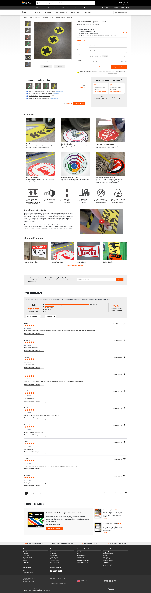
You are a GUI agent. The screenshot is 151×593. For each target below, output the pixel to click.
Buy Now (96, 67)
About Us (86, 7)
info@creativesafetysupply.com (114, 99)
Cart (128, 7)
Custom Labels (108, 262)
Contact (105, 555)
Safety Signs (87, 12)
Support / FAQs (107, 552)
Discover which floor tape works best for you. (64, 513)
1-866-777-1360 (123, 2)
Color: (78, 44)
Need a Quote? (123, 32)
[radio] (75, 304)
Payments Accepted (108, 564)
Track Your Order (107, 558)
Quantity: (79, 60)
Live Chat (105, 557)
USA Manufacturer (85, 580)
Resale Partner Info (81, 555)
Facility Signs (75, 12)
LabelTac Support (108, 553)
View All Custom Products (75, 265)
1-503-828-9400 (61, 580)
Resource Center (54, 552)
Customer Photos (54, 562)
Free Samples (53, 555)
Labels (47, 7)
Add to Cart (120, 67)
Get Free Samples (110, 4)
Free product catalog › (100, 91)
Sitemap (52, 564)
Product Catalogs (54, 557)
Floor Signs (48, 12)
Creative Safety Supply (36, 590)
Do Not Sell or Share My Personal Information (39, 589)
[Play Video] (28, 57)
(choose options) (59, 91)
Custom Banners (82, 262)
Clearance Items (27, 564)
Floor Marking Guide (108, 510)
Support (77, 7)
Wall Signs (37, 12)
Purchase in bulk (123, 61)
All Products (65, 7)
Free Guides (53, 553)
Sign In (122, 7)
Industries (25, 558)
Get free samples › (115, 91)
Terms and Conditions (82, 564)
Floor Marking (25, 7)
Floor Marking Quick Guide (110, 523)
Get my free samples (54, 528)
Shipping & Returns (108, 560)
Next (125, 533)
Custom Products (33, 238)
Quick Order (115, 7)
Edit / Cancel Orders (28, 572)
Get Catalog (101, 4)
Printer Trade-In (107, 565)
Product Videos (53, 558)
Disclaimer (79, 565)
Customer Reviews (54, 560)
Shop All (25, 552)
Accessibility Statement (82, 562)
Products (25, 553)
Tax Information (81, 558)
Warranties (106, 562)
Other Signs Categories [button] (121, 12)
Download (105, 518)
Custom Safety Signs (31, 262)
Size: (78, 50)
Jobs (78, 553)
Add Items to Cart (79, 103)
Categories (26, 555)
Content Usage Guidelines (83, 560)
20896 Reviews (35, 311)
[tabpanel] (108, 514)
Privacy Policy (26, 589)
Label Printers (37, 7)
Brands (25, 560)
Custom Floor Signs (57, 262)
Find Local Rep (106, 7)
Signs (55, 7)
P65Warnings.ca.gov (112, 73)
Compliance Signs (61, 12)
